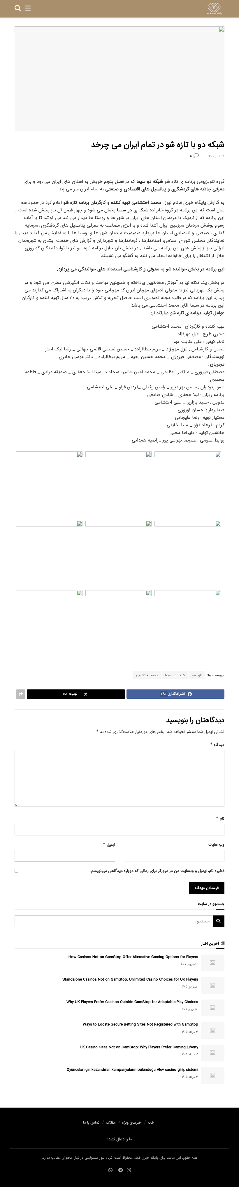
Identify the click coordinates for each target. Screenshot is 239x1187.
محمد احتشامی (147, 675)
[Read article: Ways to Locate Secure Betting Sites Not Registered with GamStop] (212, 1030)
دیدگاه (217, 744)
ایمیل (109, 845)
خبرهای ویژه (131, 1123)
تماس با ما (91, 1123)
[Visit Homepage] (214, 9)
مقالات (111, 1123)
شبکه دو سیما (175, 675)
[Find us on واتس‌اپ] (110, 1170)
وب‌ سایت (216, 844)
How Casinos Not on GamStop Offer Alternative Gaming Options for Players (133, 957)
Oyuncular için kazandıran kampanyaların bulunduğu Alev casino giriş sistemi (132, 1070)
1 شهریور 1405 (190, 987)
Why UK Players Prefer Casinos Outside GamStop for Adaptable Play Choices (132, 1002)
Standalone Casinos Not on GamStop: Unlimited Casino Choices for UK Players (130, 979)
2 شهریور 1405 (189, 964)
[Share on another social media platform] (20, 694)
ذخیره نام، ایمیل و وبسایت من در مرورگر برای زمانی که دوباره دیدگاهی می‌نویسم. (157, 871)
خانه (151, 1123)
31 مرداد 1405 (190, 1032)
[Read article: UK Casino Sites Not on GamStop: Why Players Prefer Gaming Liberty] (212, 1053)
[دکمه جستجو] (18, 9)
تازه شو (197, 675)
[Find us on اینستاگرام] (129, 1170)
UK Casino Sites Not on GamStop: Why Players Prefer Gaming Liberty (139, 1047)
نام (220, 818)
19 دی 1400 (216, 156)
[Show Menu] (28, 9)
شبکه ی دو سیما (132, 210)
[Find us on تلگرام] (120, 1170)
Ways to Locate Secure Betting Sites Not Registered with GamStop (140, 1024)
